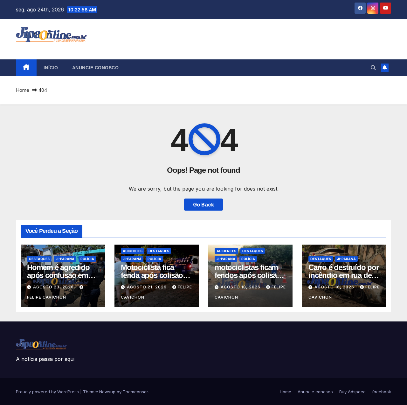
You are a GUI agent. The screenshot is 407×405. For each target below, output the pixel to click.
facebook (381, 391)
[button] (373, 67)
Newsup (107, 391)
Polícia (87, 259)
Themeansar (135, 391)
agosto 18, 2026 (241, 287)
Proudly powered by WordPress (48, 391)
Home (22, 90)
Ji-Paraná (65, 259)
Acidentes (132, 251)
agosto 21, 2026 (147, 287)
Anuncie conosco (95, 67)
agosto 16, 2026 (334, 287)
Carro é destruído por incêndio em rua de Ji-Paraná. (343, 275)
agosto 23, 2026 (54, 287)
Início (51, 67)
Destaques (39, 259)
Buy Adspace (352, 391)
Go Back (203, 204)
